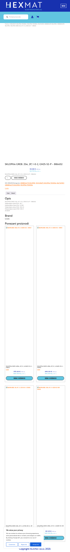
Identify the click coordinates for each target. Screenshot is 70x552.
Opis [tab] (8, 193)
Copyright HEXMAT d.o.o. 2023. (35, 548)
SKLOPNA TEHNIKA (32, 24)
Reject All (24, 544)
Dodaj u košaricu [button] (19, 378)
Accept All (36, 544)
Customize (12, 544)
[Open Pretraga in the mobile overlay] (16, 16)
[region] (24, 537)
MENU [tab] (63, 6)
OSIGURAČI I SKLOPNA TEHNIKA (18, 24)
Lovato (7, 188)
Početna (7, 24)
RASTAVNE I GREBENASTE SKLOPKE (47, 24)
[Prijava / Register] (32, 17)
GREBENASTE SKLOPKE (27, 183)
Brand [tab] (13, 193)
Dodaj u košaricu (19, 178)
